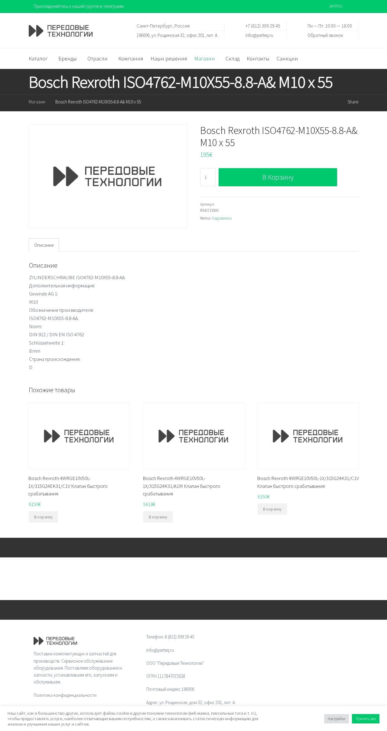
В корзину (278, 177)
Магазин (37, 102)
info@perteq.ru (259, 35)
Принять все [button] (366, 718)
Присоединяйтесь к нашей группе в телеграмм (79, 6)
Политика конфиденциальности (65, 695)
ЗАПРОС (336, 6)
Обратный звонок (325, 35)
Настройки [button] (336, 718)
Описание (44, 245)
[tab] (44, 245)
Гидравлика (222, 218)
